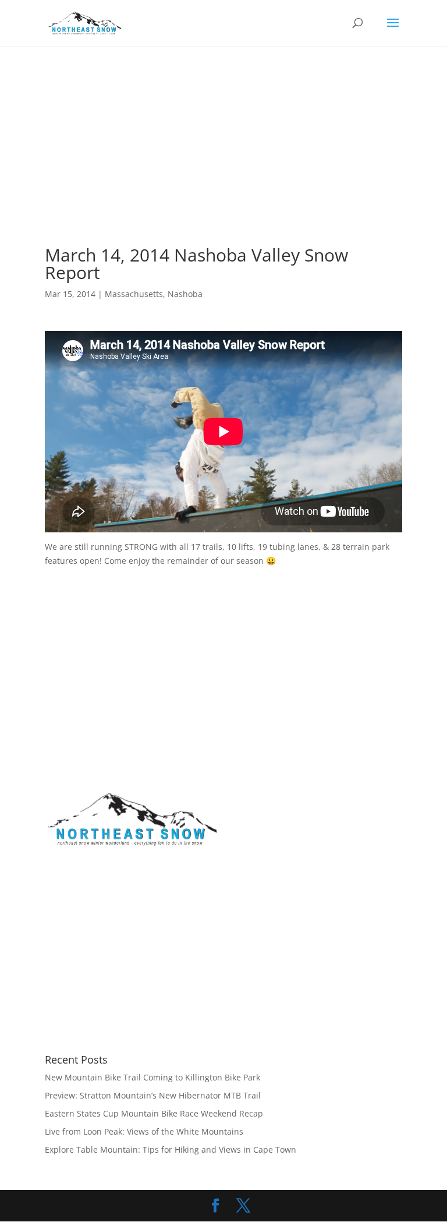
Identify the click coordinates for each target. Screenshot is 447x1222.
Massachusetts (134, 293)
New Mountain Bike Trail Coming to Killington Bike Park (152, 1077)
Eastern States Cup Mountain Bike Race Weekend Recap (154, 1113)
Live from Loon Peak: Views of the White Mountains (144, 1131)
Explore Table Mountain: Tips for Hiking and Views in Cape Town (170, 1149)
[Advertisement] (246, 160)
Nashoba (185, 293)
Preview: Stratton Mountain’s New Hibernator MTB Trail (153, 1095)
